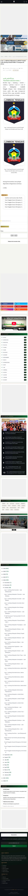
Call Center (12, 503)
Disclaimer (4, 865)
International (6, 362)
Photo (4, 70)
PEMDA (21, 68)
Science (7, 509)
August (6, 757)
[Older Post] (15, 235)
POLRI (9, 505)
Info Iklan (4, 881)
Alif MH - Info (14, 889)
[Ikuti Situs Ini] (20, 309)
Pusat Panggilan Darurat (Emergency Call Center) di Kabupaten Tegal (15, 200)
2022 (4, 580)
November (7, 585)
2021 (4, 778)
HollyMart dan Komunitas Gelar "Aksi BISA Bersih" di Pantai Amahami (15, 197)
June (5, 762)
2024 (4, 574)
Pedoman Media (5, 868)
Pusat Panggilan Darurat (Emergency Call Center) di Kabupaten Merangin (15, 202)
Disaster (23, 505)
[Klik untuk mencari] (26, 1)
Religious (5, 352)
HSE (3, 509)
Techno (5, 347)
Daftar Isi (4, 877)
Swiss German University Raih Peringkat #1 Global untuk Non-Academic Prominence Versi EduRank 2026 (14, 448)
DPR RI (22, 507)
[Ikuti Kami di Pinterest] (20, 306)
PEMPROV (23, 503)
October (6, 587)
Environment (6, 357)
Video (12, 509)
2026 (4, 568)
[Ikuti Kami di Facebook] (7, 304)
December (7, 582)
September (7, 754)
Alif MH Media (6, 789)
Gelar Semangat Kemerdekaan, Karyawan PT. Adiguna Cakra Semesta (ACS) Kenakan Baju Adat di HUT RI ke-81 (14, 438)
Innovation (4, 505)
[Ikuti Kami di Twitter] (20, 304)
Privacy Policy (4, 870)
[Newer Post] (12, 235)
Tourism (5, 377)
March (6, 769)
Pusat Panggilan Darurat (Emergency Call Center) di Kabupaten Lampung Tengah (15, 206)
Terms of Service (5, 871)
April (5, 767)
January (6, 775)
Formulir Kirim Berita (6, 880)
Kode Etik (4, 867)
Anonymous (5, 795)
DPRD (19, 505)
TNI (7, 503)
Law (4, 367)
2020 (4, 781)
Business (17, 503)
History (5, 372)
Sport (4, 364)
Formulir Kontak (5, 878)
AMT (19, 507)
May (5, 765)
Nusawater (17, 509)
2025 (4, 571)
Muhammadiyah (13, 507)
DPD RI (3, 507)
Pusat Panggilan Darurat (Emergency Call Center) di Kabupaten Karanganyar (15, 204)
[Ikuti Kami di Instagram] (7, 309)
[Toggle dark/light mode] (24, 2)
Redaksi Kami (5, 883)
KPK (7, 507)
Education (5, 342)
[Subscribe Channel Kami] (7, 306)
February (6, 772)
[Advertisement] (14, 20)
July (5, 759)
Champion (14, 505)
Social (4, 337)
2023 (4, 577)
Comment (10, 70)
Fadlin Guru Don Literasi (8, 801)
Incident (5, 379)
